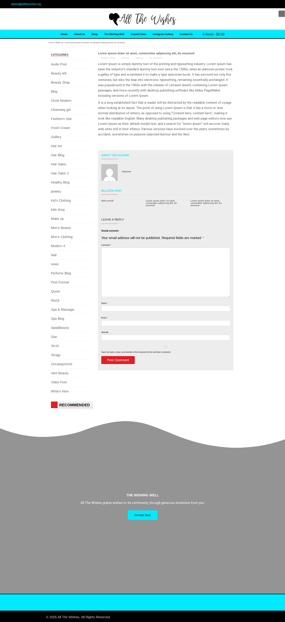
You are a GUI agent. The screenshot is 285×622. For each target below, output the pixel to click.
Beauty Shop (60, 82)
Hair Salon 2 (60, 173)
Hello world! (107, 201)
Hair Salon (58, 164)
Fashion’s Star (61, 119)
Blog (54, 91)
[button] (100, 144)
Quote (55, 291)
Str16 (55, 346)
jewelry (56, 191)
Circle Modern (61, 100)
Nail (53, 255)
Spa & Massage (62, 309)
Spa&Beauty (60, 327)
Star (54, 337)
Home (51, 42)
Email (104, 318)
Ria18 (55, 300)
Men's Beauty (61, 228)
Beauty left (59, 73)
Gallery (56, 137)
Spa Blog (57, 318)
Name (104, 303)
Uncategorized (61, 364)
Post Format (60, 282)
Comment (106, 245)
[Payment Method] (210, 616)
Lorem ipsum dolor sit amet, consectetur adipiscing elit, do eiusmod (161, 203)
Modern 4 (58, 246)
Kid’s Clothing (61, 200)
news (55, 264)
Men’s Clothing (62, 237)
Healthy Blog (60, 182)
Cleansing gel (61, 109)
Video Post (59, 382)
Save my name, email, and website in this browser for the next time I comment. (136, 352)
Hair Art (56, 146)
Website (105, 332)
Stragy (56, 355)
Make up (59, 42)
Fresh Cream (60, 128)
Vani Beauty (59, 373)
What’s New (59, 391)
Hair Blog (57, 155)
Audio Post (59, 64)
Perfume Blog (61, 273)
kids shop (58, 209)
